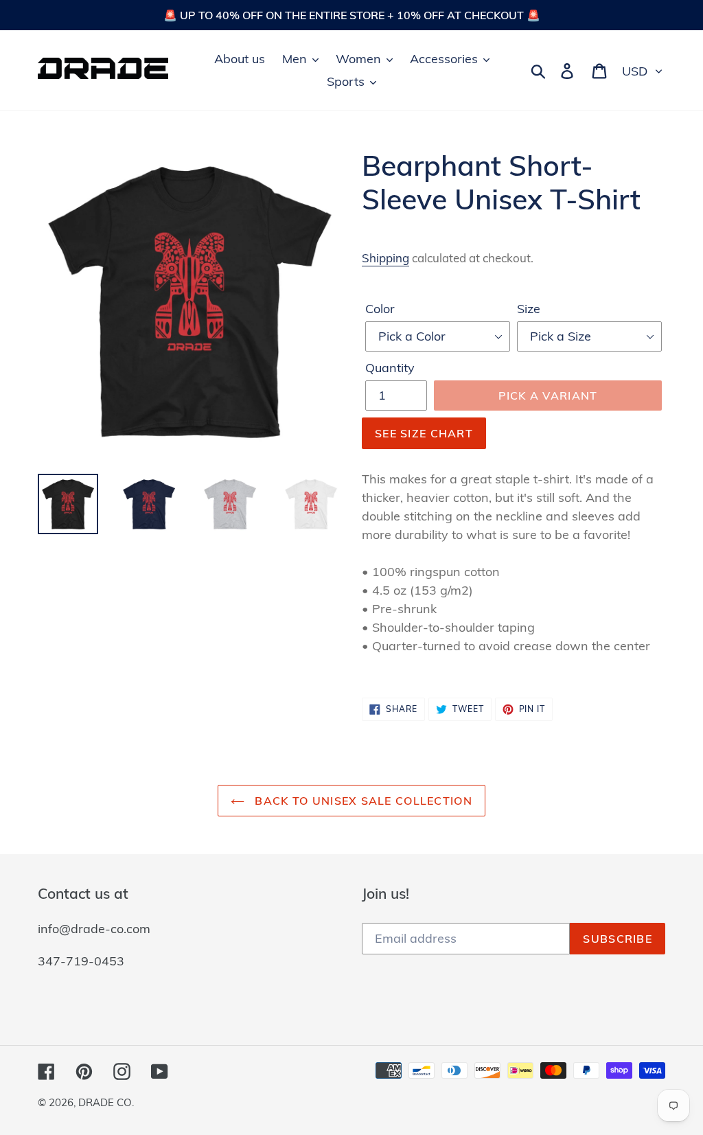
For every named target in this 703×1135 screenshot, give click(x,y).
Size (528, 309)
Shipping (385, 258)
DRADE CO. (106, 1102)
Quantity (390, 368)
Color (380, 309)
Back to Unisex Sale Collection (361, 800)
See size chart (424, 433)
